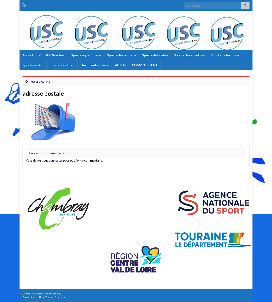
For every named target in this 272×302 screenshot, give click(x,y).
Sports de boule (154, 55)
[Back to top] (263, 293)
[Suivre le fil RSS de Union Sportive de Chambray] (24, 4)
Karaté (45, 81)
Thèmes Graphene (55, 297)
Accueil (28, 55)
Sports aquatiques (85, 55)
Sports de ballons (224, 55)
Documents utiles (94, 65)
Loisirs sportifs (61, 65)
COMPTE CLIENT (145, 65)
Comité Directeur (52, 55)
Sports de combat (120, 55)
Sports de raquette (188, 55)
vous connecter (52, 160)
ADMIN (120, 65)
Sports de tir (32, 65)
